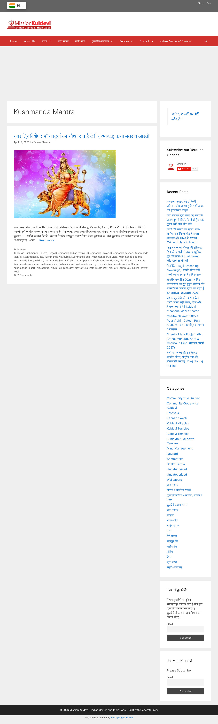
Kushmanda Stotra (55, 260)
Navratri (21, 249)
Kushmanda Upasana (79, 260)
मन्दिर (44, 41)
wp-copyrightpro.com (122, 717)
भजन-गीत (172, 520)
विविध (170, 551)
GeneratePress (149, 710)
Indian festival (78, 253)
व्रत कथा (172, 562)
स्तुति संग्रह (63, 41)
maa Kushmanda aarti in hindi (51, 264)
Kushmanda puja (80, 256)
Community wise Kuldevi (183, 398)
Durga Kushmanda (27, 253)
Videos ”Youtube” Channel (176, 41)
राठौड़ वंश (172, 546)
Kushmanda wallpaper (105, 260)
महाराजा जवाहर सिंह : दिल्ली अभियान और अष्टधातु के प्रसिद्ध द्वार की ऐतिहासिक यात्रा (185, 206)
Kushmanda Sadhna (130, 256)
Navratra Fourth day (62, 267)
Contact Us (146, 41)
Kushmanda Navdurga (57, 256)
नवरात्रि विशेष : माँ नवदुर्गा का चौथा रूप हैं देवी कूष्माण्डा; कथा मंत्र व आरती (81, 136)
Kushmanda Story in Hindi (28, 260)
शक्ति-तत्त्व (80, 41)
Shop (200, 3)
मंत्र (169, 531)
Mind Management (180, 448)
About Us (29, 41)
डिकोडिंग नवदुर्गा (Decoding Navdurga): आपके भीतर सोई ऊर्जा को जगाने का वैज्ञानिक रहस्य (184, 270)
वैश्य (169, 557)
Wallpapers (174, 479)
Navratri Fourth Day (96, 267)
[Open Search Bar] (206, 41)
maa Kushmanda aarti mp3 (117, 264)
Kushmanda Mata (33, 256)
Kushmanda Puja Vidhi (104, 256)
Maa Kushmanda (129, 260)
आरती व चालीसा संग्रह (179, 490)
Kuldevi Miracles (178, 423)
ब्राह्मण (170, 515)
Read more (46, 240)
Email (170, 623)
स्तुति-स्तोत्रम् (174, 567)
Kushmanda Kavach (121, 253)
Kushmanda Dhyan (98, 253)
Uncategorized (177, 469)
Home (13, 41)
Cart (209, 3)
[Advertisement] (109, 72)
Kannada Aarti (177, 418)
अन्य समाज (172, 485)
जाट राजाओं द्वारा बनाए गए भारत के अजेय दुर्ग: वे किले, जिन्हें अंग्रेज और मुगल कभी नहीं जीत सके (185, 220)
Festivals (173, 413)
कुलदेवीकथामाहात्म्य (100, 41)
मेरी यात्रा (172, 536)
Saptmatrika (175, 459)
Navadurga (43, 267)
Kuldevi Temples (178, 428)
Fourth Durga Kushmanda (54, 253)
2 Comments (24, 275)
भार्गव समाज (173, 525)
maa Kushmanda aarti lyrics (85, 264)
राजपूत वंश (172, 541)
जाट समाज (172, 510)
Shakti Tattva (176, 464)
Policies (124, 41)
